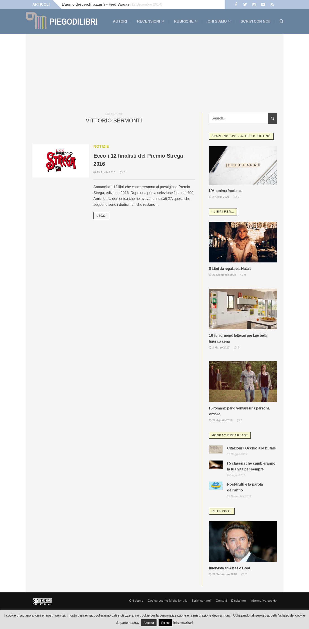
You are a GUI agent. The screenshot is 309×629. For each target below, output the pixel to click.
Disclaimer (238, 600)
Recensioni (148, 21)
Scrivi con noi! (255, 21)
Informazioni (183, 622)
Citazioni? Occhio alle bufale (251, 448)
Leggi (101, 215)
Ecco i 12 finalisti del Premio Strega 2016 (138, 160)
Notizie (101, 146)
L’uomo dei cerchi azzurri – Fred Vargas (95, 4)
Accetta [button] (149, 622)
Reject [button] (165, 622)
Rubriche (184, 21)
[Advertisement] (154, 72)
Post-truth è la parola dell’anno (245, 487)
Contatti (221, 600)
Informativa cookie (263, 600)
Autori (120, 21)
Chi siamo (217, 21)
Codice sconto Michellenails (167, 600)
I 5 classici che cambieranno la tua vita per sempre (251, 466)
